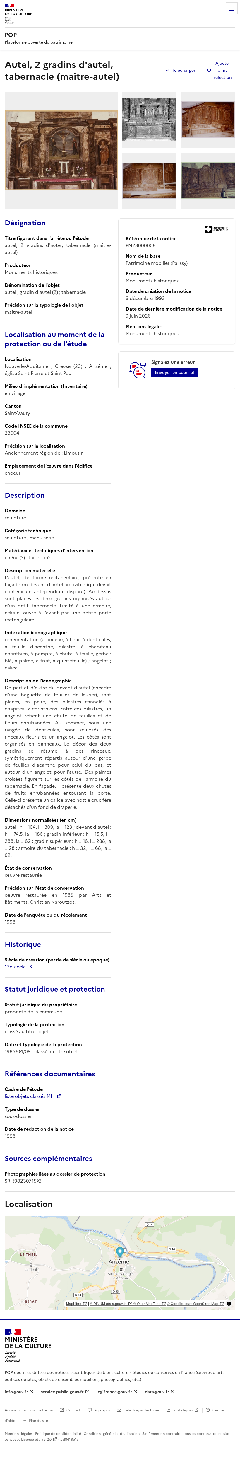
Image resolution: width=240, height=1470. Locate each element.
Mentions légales (18, 1433)
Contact (73, 1410)
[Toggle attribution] (228, 1303)
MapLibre (73, 1303)
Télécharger (184, 70)
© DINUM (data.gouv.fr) (108, 1303)
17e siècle (15, 966)
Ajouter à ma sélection (223, 70)
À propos (102, 1410)
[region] (120, 1263)
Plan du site (38, 1420)
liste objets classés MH (29, 1096)
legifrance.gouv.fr (114, 1392)
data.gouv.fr (157, 1392)
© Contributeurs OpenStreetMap (192, 1303)
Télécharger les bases (142, 1410)
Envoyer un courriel (174, 372)
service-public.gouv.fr (62, 1392)
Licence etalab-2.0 (36, 1439)
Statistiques (183, 1410)
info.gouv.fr (16, 1392)
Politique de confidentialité (58, 1433)
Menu (232, 8)
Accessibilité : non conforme (29, 1410)
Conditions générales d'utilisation (112, 1433)
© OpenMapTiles (146, 1303)
